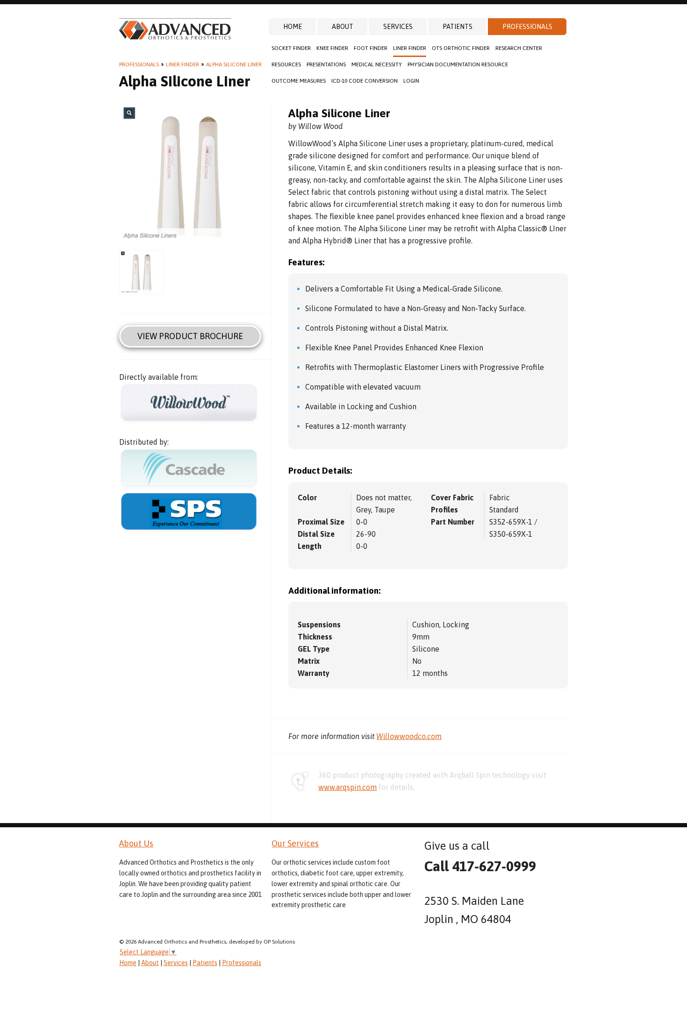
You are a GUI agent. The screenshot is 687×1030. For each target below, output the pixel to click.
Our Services (295, 843)
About (342, 26)
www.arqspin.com (347, 787)
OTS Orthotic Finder (461, 48)
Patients (457, 26)
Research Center (518, 48)
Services (398, 26)
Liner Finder (409, 48)
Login (411, 81)
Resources (286, 64)
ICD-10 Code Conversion (364, 81)
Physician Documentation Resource (458, 64)
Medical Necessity (376, 64)
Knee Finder (332, 48)
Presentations (326, 64)
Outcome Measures (299, 81)
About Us (136, 843)
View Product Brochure (190, 336)
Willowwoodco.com (409, 736)
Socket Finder (291, 48)
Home (292, 26)
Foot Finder (370, 48)
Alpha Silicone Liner (234, 64)
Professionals (527, 26)
